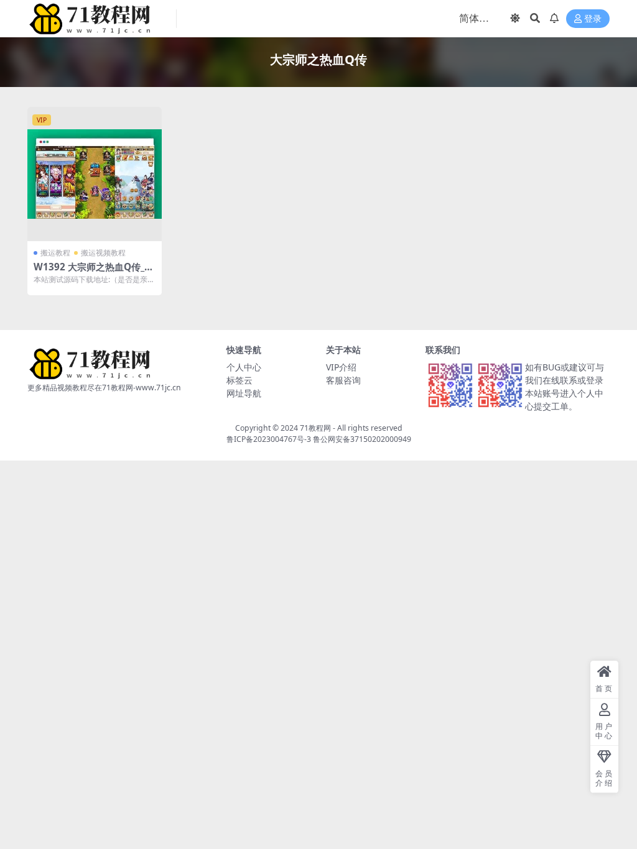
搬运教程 (55, 252)
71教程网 (315, 428)
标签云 (239, 380)
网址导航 (243, 393)
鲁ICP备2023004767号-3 (268, 439)
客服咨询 (343, 380)
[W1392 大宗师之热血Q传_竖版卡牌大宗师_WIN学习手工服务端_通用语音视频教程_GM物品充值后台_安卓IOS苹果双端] (94, 174)
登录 (593, 19)
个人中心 (243, 367)
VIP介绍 (341, 367)
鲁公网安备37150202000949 (362, 439)
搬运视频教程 (103, 252)
